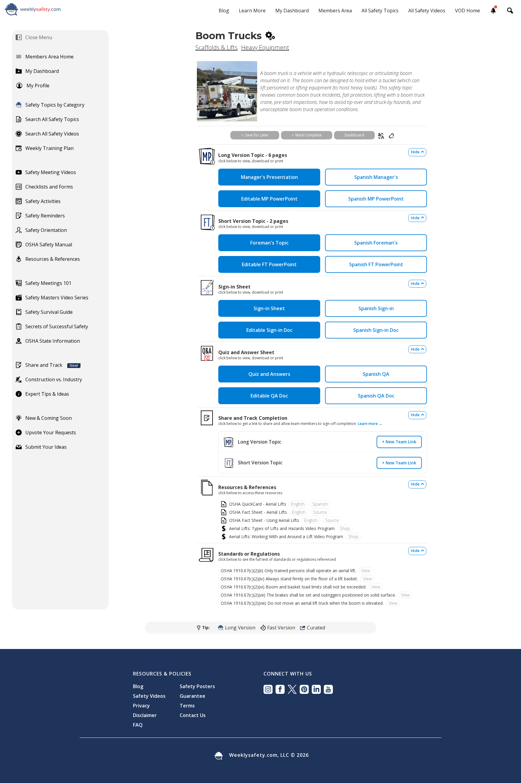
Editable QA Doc (269, 395)
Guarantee (192, 696)
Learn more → (370, 423)
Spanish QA (376, 374)
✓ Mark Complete (307, 135)
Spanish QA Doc (376, 395)
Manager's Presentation (269, 177)
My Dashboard (292, 10)
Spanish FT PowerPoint (376, 264)
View (365, 570)
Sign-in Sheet (269, 308)
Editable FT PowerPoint (269, 264)
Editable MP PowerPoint (269, 198)
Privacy (141, 705)
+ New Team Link (399, 442)
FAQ (138, 725)
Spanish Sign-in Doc (376, 330)
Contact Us (193, 715)
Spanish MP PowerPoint (376, 198)
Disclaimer (145, 715)
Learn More (252, 10)
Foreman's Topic (269, 242)
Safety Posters (197, 686)
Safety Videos (149, 696)
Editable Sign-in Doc (269, 330)
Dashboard (354, 135)
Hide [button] (415, 151)
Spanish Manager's (376, 177)
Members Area (335, 10)
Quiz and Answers (269, 374)
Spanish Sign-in (376, 308)
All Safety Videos (426, 10)
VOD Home (467, 10)
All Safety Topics (380, 10)
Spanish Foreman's (376, 242)
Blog (224, 10)
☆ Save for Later (255, 135)
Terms (187, 705)
